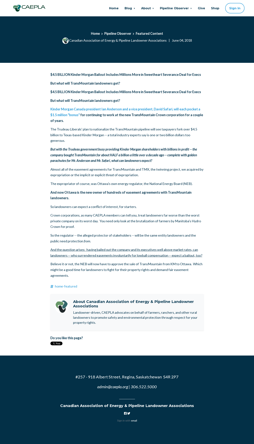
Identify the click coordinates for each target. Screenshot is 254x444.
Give (201, 8)
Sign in (234, 8)
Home (114, 8)
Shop (215, 8)
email (134, 420)
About (146, 8)
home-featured (66, 286)
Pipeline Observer (175, 8)
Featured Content (149, 33)
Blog (129, 8)
